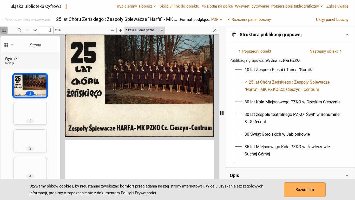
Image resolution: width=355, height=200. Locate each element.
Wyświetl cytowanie (252, 6)
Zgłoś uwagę (337, 6)
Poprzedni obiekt (256, 51)
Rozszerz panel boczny (251, 19)
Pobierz (145, 6)
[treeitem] (290, 70)
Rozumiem (304, 189)
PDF (214, 19)
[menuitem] (278, 70)
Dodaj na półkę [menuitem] (220, 6)
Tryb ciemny (126, 6)
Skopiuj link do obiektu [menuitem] (179, 6)
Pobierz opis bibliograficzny (295, 6)
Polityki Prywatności (138, 193)
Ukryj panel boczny (332, 19)
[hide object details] (222, 113)
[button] (290, 34)
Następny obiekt (324, 51)
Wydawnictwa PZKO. (282, 60)
